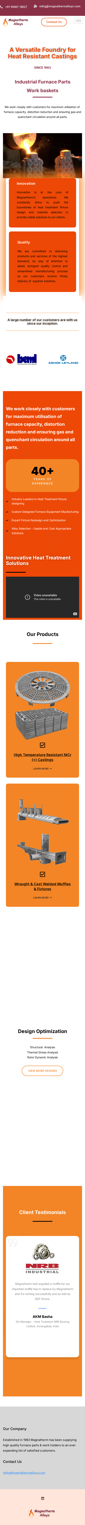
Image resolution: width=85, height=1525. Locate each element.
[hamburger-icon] (78, 21)
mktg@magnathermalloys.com (24, 1473)
